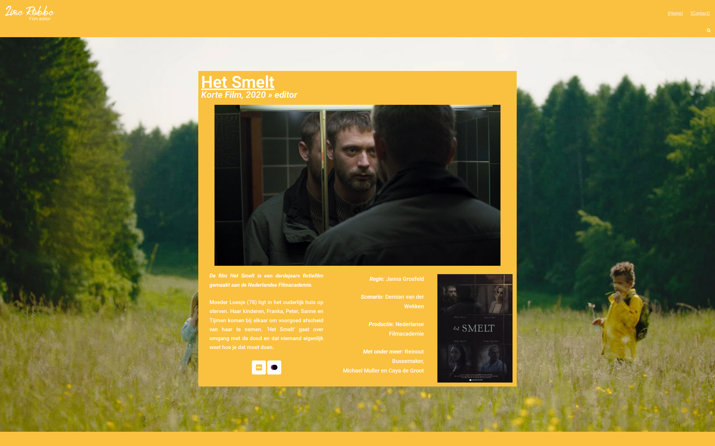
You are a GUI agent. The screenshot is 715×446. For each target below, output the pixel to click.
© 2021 (205, 438)
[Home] (675, 13)
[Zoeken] (709, 30)
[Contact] (700, 13)
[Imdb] (259, 367)
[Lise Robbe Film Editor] (30, 13)
